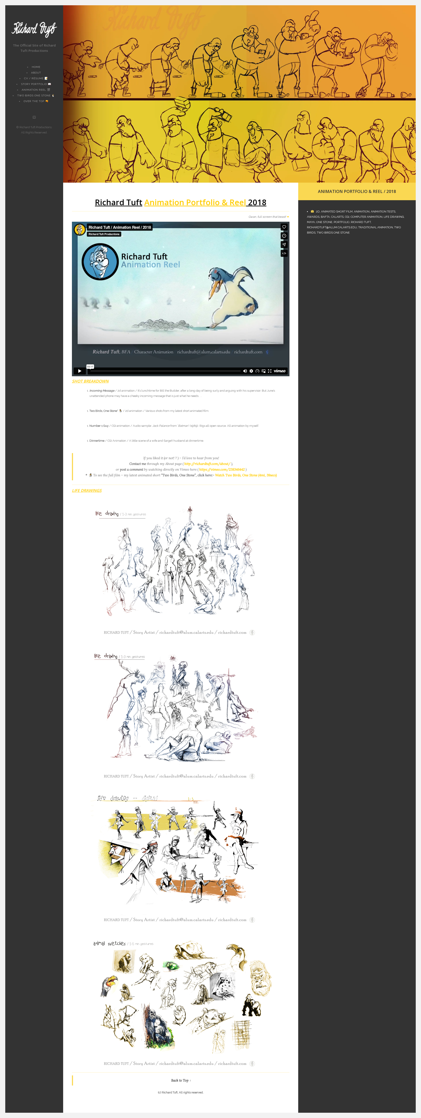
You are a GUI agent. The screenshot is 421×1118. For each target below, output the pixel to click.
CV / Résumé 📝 (36, 78)
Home (36, 66)
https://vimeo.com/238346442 (222, 469)
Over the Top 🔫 (36, 101)
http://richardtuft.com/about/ (207, 464)
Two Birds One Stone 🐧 (36, 95)
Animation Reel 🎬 (36, 89)
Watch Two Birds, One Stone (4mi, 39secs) (246, 475)
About (36, 72)
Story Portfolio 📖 (36, 84)
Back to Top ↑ (181, 1080)
